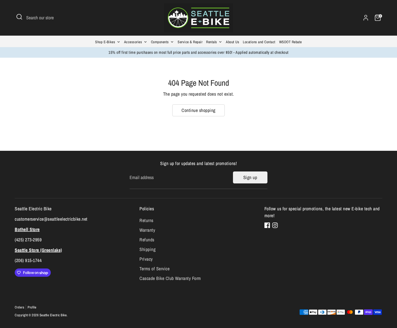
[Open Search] (19, 16)
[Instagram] (275, 225)
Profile (32, 307)
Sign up (250, 177)
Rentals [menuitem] (211, 41)
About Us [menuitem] (232, 41)
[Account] (365, 17)
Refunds (146, 240)
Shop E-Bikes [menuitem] (105, 41)
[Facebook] (267, 225)
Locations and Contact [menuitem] (259, 41)
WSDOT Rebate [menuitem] (290, 41)
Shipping (147, 249)
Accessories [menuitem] (133, 41)
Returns (146, 220)
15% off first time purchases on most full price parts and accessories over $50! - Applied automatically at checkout (198, 52)
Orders (19, 307)
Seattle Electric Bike (53, 315)
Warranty (147, 230)
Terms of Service (154, 268)
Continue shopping (198, 110)
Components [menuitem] (160, 41)
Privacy (146, 259)
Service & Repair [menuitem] (190, 41)
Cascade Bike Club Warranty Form (170, 278)
